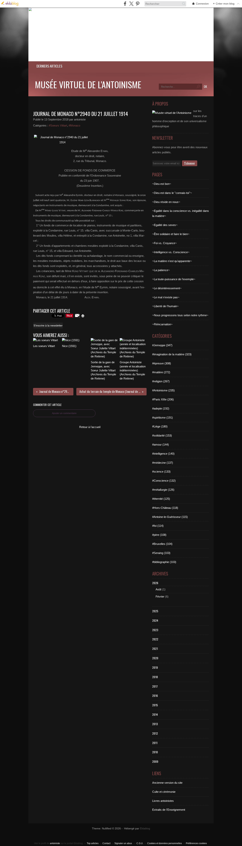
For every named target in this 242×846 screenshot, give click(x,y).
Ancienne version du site (167, 782)
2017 (155, 686)
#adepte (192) (160, 408)
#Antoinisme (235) (163, 390)
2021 (155, 648)
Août (158, 589)
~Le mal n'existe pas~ (165, 297)
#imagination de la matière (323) (172, 354)
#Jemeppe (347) (162, 345)
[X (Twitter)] (131, 4)
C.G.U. (140, 843)
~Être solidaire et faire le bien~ (170, 234)
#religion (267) (161, 381)
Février (160, 596)
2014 (155, 714)
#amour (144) (160, 444)
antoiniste (55, 843)
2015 (155, 705)
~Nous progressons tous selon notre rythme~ (180, 315)
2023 (155, 630)
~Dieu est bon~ (161, 183)
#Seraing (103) (161, 552)
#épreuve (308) (161, 363)
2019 (155, 667)
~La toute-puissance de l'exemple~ (173, 279)
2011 (154, 743)
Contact (106, 843)
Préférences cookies (196, 843)
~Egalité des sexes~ (165, 225)
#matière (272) (161, 372)
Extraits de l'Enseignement (168, 809)
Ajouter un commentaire (64, 413)
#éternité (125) (161, 498)
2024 (155, 620)
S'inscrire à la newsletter (48, 325)
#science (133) (161, 471)
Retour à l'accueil (89, 427)
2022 (155, 639)
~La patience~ (161, 270)
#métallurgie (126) (163, 489)
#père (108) (159, 534)
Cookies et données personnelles (164, 843)
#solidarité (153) (162, 435)
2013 (155, 724)
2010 (155, 752)
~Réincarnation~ (162, 324)
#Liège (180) (160, 426)
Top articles (93, 843)
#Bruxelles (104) (162, 543)
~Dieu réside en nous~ (166, 202)
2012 (155, 733)
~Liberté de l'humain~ (165, 306)
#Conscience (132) (164, 480)
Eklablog (145, 828)
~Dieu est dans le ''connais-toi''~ (172, 192)
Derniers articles (49, 66)
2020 (155, 658)
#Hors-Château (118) (165, 507)
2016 (155, 695)
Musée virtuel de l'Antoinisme (88, 84)
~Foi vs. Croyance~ (164, 243)
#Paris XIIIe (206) (163, 399)
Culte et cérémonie (163, 791)
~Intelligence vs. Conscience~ (170, 252)
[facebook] (125, 4)
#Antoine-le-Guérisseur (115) (170, 516)
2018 (155, 677)
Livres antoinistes (163, 800)
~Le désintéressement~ (167, 288)
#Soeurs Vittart (58, 125)
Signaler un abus (123, 843)
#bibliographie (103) (164, 562)
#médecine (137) (162, 462)
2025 (155, 611)
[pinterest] (137, 4)
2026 (155, 583)
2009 (155, 761)
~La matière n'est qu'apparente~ (172, 261)
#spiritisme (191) (162, 417)
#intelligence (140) (163, 453)
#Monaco (74, 125)
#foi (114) (158, 525)
